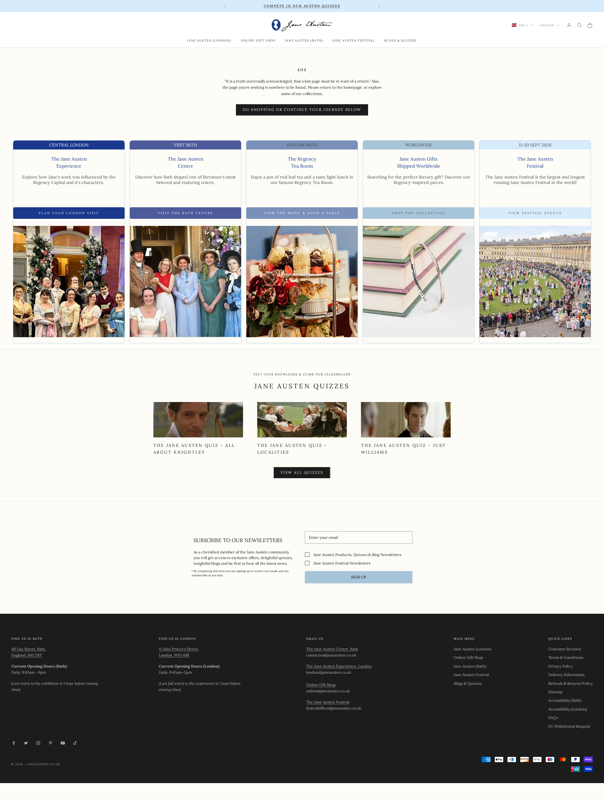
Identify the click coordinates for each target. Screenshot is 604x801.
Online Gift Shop (258, 40)
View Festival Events (535, 213)
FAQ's (553, 717)
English (547, 25)
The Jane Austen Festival (327, 702)
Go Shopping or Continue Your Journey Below (302, 109)
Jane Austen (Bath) (304, 40)
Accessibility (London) (567, 709)
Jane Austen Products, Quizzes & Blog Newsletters (357, 554)
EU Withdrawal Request (569, 726)
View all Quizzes (302, 472)
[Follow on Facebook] (13, 743)
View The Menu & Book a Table (302, 213)
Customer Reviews (564, 649)
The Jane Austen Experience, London (339, 666)
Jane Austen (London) (209, 40)
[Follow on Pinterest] (50, 743)
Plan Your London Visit (69, 213)
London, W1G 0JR (174, 655)
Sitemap (555, 691)
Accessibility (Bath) (565, 700)
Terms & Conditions (565, 657)
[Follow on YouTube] (62, 743)
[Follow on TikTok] (75, 743)
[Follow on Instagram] (38, 743)
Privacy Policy (560, 666)
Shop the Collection (418, 213)
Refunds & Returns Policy (570, 683)
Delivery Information (566, 674)
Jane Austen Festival (353, 40)
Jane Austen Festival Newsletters (341, 563)
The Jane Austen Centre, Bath (332, 649)
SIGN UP (358, 577)
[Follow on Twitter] (26, 743)
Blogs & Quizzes (400, 40)
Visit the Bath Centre (185, 213)
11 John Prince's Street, (179, 649)
